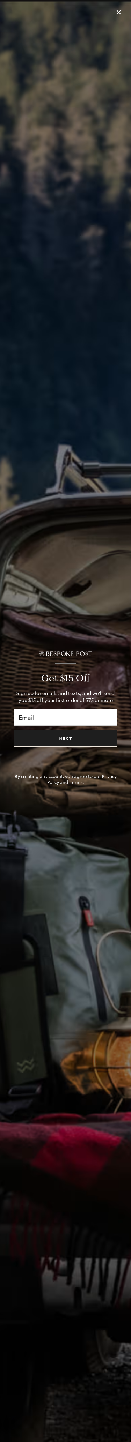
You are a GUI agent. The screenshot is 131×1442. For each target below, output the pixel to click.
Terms (76, 782)
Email (27, 717)
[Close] (119, 12)
